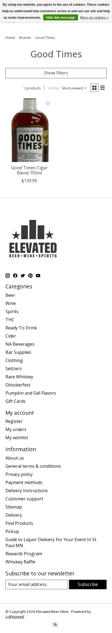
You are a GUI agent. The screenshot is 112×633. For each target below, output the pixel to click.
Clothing (14, 360)
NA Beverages (20, 344)
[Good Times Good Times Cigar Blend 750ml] (29, 130)
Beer (10, 295)
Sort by (53, 88)
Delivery (13, 515)
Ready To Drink (21, 328)
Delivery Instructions (26, 491)
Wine (10, 303)
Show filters (56, 73)
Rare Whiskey (19, 377)
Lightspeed (14, 616)
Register (14, 421)
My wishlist (16, 438)
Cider (10, 336)
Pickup (12, 531)
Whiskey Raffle (20, 562)
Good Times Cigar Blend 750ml (29, 170)
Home (10, 37)
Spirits (11, 311)
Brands (25, 37)
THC (9, 320)
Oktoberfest (17, 385)
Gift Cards (15, 401)
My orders (15, 429)
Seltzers (13, 369)
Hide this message (60, 18)
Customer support (24, 499)
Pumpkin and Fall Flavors (30, 393)
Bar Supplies (18, 352)
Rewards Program (23, 554)
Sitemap (13, 507)
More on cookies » (94, 18)
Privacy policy (19, 474)
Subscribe (88, 584)
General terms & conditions (33, 466)
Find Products (19, 523)
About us (14, 458)
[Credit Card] (55, 625)
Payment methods (23, 482)
